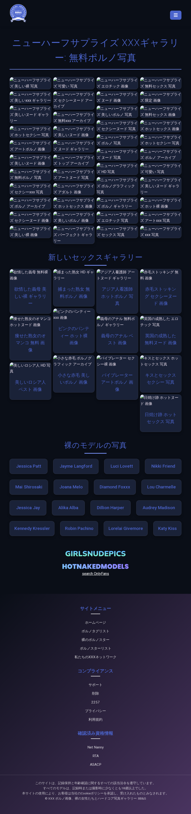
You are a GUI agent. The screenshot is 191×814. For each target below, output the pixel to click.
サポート (95, 685)
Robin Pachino (79, 528)
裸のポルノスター (95, 640)
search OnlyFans (95, 573)
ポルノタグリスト (95, 631)
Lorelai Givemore (126, 528)
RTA (95, 756)
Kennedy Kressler (32, 528)
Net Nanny (95, 747)
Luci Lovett (122, 466)
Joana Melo (71, 487)
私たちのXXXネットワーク (95, 657)
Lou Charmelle (161, 487)
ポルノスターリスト (95, 648)
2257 (95, 702)
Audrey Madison (159, 507)
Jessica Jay (28, 507)
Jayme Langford (76, 466)
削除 (95, 693)
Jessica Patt (28, 466)
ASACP (95, 764)
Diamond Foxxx (115, 487)
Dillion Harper (110, 507)
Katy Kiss (167, 528)
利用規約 (95, 719)
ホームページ (95, 622)
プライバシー (95, 711)
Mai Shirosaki (28, 487)
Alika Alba (68, 507)
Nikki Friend (163, 466)
